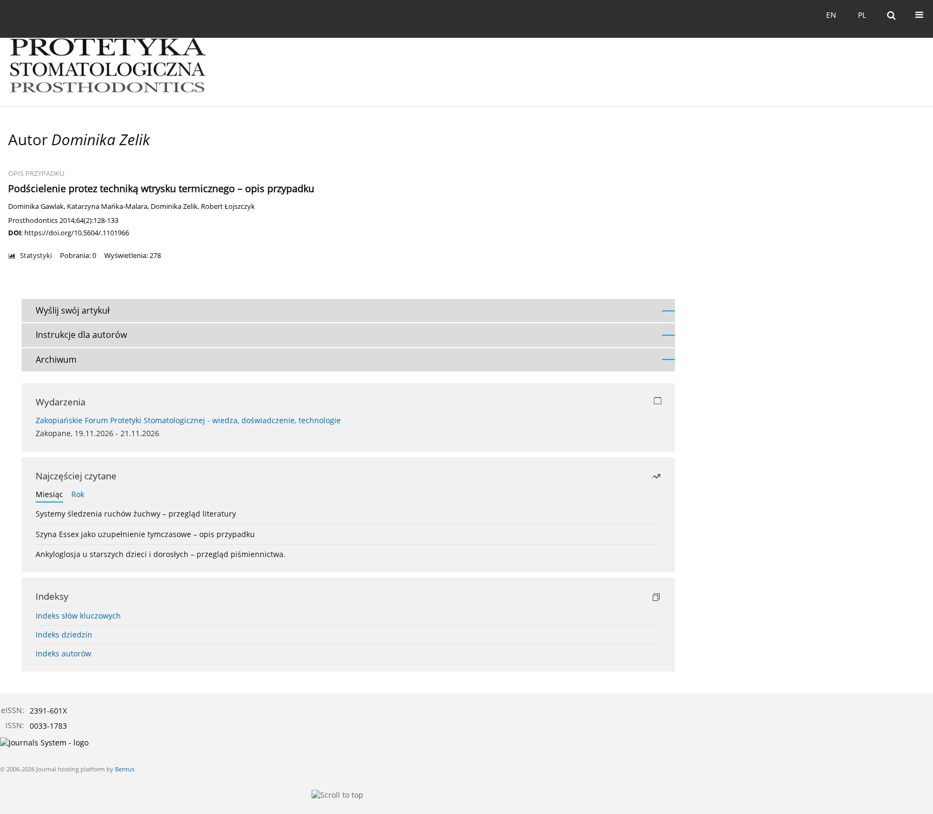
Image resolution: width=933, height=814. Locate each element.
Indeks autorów (63, 653)
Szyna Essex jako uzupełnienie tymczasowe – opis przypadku (145, 534)
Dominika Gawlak (36, 206)
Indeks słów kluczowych (78, 616)
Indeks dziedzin (64, 634)
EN (831, 15)
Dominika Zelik (174, 206)
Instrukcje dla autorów (81, 335)
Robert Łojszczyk (228, 206)
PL (862, 15)
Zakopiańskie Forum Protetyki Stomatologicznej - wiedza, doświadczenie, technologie (188, 420)
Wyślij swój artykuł (73, 310)
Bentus (124, 769)
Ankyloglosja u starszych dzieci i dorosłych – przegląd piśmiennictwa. (161, 554)
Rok (77, 494)
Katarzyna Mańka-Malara (107, 206)
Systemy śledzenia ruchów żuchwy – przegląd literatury (136, 513)
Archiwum (56, 359)
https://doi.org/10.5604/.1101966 (76, 233)
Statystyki (36, 255)
